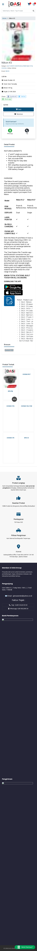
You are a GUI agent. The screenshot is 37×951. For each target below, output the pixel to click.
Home (4, 18)
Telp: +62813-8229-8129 (19, 605)
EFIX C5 (26, 438)
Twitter (22, 96)
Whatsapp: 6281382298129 (19, 609)
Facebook (12, 96)
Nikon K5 (7, 62)
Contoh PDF (9, 350)
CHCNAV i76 (10, 438)
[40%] (10, 402)
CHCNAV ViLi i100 (26, 406)
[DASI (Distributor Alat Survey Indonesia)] (14, 4)
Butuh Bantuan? (27, 947)
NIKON (7, 71)
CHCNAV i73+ (10, 406)
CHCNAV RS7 (26, 374)
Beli (19, 109)
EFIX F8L (10, 391)
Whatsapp (7, 99)
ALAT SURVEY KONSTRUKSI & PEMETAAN (18, 66)
